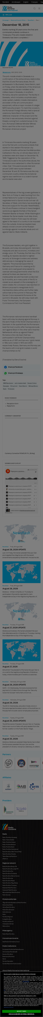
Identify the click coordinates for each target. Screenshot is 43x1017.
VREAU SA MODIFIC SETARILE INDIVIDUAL (21, 1014)
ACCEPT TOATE (21, 1011)
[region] (21, 994)
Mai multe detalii (26, 981)
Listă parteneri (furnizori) (8, 1007)
